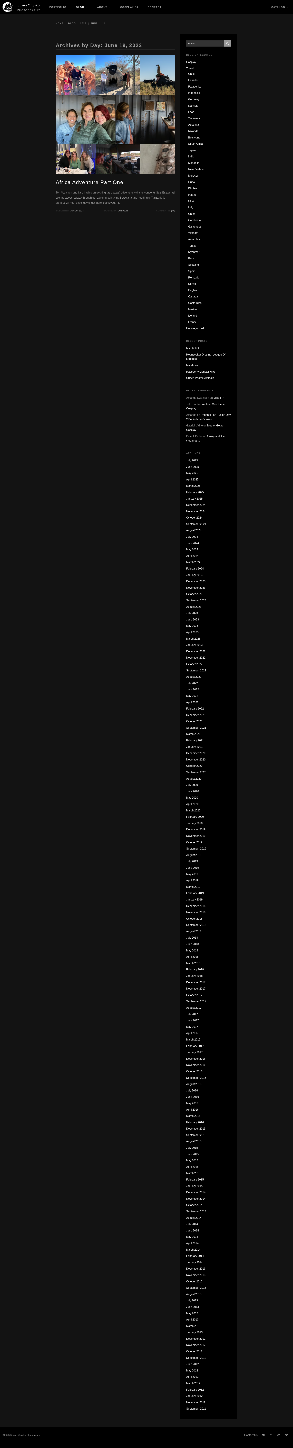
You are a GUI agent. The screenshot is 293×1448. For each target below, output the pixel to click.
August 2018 (193, 931)
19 (76, 210)
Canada (193, 296)
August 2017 (193, 1007)
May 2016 (192, 1103)
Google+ (279, 1435)
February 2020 (195, 816)
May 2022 (192, 695)
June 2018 (192, 944)
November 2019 (196, 835)
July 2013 (192, 1300)
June (94, 23)
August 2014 (193, 1217)
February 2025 (195, 492)
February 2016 (195, 1122)
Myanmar (193, 252)
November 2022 (196, 657)
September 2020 (196, 772)
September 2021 (196, 727)
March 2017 (193, 1039)
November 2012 (196, 1345)
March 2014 (193, 1249)
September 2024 (196, 524)
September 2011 (196, 1408)
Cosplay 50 (129, 7)
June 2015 (192, 1154)
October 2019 (194, 842)
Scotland (193, 264)
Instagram (263, 1435)
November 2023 (196, 587)
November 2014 (196, 1198)
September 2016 (196, 1077)
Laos (191, 112)
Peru (191, 258)
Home (60, 23)
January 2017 (194, 1052)
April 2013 (192, 1319)
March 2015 (193, 1173)
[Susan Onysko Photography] (22, 7)
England (193, 290)
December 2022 (196, 651)
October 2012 (194, 1351)
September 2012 (196, 1357)
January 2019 (194, 899)
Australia (193, 124)
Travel (190, 68)
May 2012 (192, 1370)
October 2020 (194, 765)
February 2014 (195, 1255)
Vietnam (193, 232)
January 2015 (194, 1186)
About (102, 7)
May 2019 (192, 874)
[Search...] (227, 43)
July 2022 (192, 683)
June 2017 (192, 1020)
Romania (193, 277)
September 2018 (196, 925)
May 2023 (192, 625)
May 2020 (192, 797)
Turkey (192, 245)
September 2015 (196, 1135)
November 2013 (196, 1275)
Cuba (191, 182)
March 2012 (193, 1383)
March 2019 (193, 886)
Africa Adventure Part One (89, 182)
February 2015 (195, 1179)
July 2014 (192, 1224)
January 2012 (194, 1396)
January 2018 (194, 975)
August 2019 (193, 855)
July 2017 (192, 1014)
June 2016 (192, 1096)
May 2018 (192, 950)
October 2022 (194, 664)
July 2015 (192, 1147)
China (192, 213)
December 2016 (196, 1058)
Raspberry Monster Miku (201, 371)
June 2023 (192, 619)
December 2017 (196, 982)
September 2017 (196, 1001)
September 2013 (196, 1287)
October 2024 (194, 517)
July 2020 (192, 785)
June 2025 (192, 466)
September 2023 (196, 600)
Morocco (193, 175)
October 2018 (194, 918)
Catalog (278, 7)
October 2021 (194, 721)
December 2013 (196, 1268)
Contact (155, 7)
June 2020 (192, 791)
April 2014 (192, 1243)
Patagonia (194, 86)
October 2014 (194, 1205)
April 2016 (192, 1109)
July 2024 (192, 536)
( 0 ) (173, 210)
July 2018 (192, 937)
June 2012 (192, 1364)
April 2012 (192, 1376)
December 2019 (196, 829)
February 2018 (195, 969)
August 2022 (193, 676)
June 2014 (192, 1230)
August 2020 (193, 778)
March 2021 (193, 734)
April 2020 (192, 804)
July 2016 (192, 1090)
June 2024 (192, 543)
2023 (83, 23)
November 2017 (196, 988)
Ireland (192, 194)
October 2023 (194, 594)
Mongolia (193, 163)
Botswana (194, 137)
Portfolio (57, 7)
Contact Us (251, 1435)
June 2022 (192, 689)
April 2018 (192, 956)
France (192, 322)
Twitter (286, 1435)
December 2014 (196, 1192)
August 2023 (193, 606)
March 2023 (193, 638)
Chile (191, 73)
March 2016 (193, 1115)
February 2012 (195, 1389)
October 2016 (194, 1071)
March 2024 (193, 562)
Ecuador (193, 80)
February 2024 (195, 568)
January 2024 (194, 575)
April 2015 (192, 1166)
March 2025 (193, 485)
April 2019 (192, 880)
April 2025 (192, 479)
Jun (72, 210)
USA (191, 201)
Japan (192, 150)
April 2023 (192, 632)
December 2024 (196, 504)
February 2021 (195, 740)
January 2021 (194, 746)
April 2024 (192, 555)
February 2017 (195, 1046)
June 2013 (192, 1306)
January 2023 (194, 644)
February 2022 (195, 708)
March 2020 (193, 810)
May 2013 (192, 1313)
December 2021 (196, 715)
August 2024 (193, 530)
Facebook (271, 1435)
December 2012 (196, 1338)
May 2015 (192, 1160)
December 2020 (196, 753)
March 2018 (193, 963)
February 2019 (195, 893)
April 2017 (192, 1033)
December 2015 (196, 1128)
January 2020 (194, 823)
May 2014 (192, 1236)
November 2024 (196, 511)
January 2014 (194, 1262)
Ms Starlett (192, 348)
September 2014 (196, 1211)
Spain (191, 271)
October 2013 (194, 1281)
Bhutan (192, 188)
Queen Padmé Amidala (200, 378)
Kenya (192, 283)
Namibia (193, 105)
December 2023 (196, 581)
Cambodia (194, 220)
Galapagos (194, 226)
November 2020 (196, 759)
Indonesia (194, 92)
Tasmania (194, 118)
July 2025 (192, 460)
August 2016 (193, 1084)
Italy (190, 207)
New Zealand (196, 169)
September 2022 (196, 670)
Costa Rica (195, 303)
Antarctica (194, 239)
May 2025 (192, 473)
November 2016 (196, 1065)
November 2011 (195, 1402)
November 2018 (196, 912)
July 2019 (192, 861)
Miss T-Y (218, 397)
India (191, 156)
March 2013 (193, 1326)
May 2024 (192, 549)
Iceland (192, 315)
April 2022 (192, 702)
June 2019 (192, 867)
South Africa (195, 143)
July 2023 (192, 613)
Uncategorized (195, 328)
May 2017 (192, 1026)
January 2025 (194, 498)
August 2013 (193, 1294)
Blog (80, 7)
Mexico (192, 309)
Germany (193, 99)
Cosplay (123, 210)
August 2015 (193, 1141)
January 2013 (194, 1332)
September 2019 (196, 848)
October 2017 (194, 995)
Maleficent (192, 365)
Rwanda (193, 131)
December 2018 (196, 906)
